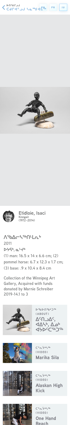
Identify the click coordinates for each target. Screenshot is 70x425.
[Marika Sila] (35, 353)
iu (63, 7)
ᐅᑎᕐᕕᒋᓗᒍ (26, 7)
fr (53, 7)
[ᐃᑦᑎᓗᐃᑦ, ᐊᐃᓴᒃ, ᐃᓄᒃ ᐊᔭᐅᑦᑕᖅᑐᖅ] (35, 320)
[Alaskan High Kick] (35, 383)
